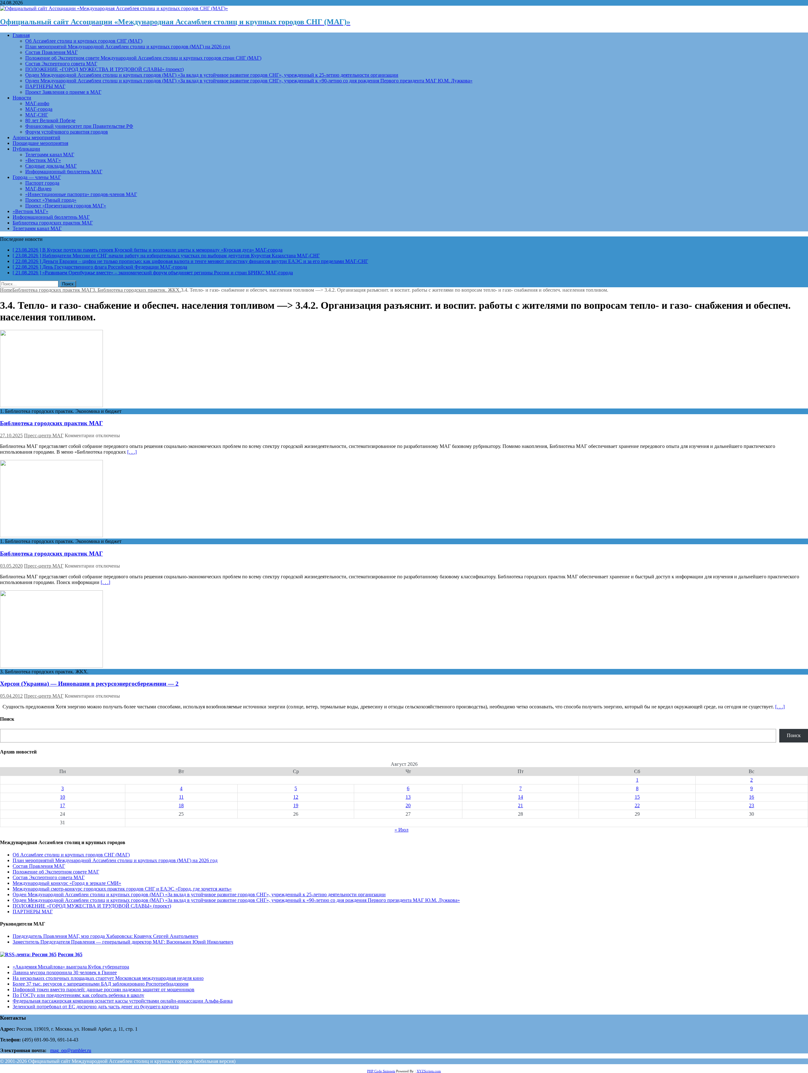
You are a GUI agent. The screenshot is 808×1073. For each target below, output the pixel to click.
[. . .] (132, 452)
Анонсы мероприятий (36, 137)
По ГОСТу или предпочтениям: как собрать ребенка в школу (78, 995)
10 (62, 797)
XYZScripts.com (429, 1071)
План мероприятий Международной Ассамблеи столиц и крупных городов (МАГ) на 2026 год (127, 46)
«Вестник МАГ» (43, 160)
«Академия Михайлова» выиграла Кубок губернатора (71, 966)
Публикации (26, 149)
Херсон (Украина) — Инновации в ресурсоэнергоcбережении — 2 (89, 683)
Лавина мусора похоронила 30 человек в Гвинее (65, 972)
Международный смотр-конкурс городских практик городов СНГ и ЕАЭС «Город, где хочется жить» (122, 888)
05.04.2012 (11, 696)
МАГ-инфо (37, 103)
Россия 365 (70, 954)
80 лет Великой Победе (50, 120)
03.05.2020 (11, 566)
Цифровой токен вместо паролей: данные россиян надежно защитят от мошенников (103, 989)
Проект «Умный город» (50, 200)
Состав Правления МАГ (51, 52)
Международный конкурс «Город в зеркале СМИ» (67, 883)
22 (637, 805)
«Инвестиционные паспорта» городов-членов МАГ (81, 194)
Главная (21, 35)
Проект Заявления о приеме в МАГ (63, 92)
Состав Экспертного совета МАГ (61, 63)
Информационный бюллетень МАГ (63, 171)
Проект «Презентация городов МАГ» (65, 205)
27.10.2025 (11, 435)
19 (295, 805)
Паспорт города (42, 183)
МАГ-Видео (38, 188)
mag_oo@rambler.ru (70, 1050)
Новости (22, 97)
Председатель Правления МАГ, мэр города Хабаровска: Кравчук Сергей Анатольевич (105, 936)
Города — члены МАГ (37, 177)
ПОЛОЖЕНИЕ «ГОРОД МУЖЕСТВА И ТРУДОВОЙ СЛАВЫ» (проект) (104, 69)
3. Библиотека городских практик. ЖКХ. (136, 290)
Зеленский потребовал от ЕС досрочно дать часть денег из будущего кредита (96, 1006)
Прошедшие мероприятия (40, 143)
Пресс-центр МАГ (43, 435)
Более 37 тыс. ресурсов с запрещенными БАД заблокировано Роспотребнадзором (100, 984)
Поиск (794, 735)
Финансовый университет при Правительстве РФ (79, 126)
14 (520, 797)
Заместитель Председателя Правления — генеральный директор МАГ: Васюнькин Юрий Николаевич (123, 942)
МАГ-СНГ (36, 114)
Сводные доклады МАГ (51, 166)
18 (181, 805)
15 (637, 797)
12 (295, 797)
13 (408, 797)
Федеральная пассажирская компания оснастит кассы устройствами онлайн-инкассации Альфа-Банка (123, 1001)
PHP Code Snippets (381, 1071)
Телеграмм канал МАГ (49, 154)
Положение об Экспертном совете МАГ (56, 871)
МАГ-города (38, 109)
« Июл (401, 829)
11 (181, 797)
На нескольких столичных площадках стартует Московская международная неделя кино (108, 978)
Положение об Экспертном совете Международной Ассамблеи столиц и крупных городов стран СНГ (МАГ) (143, 58)
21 (520, 805)
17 (62, 805)
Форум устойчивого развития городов (66, 131)
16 (751, 797)
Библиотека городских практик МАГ (53, 222)
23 (751, 805)
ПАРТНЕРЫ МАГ (45, 86)
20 (408, 805)
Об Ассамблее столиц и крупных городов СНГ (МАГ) (83, 41)
